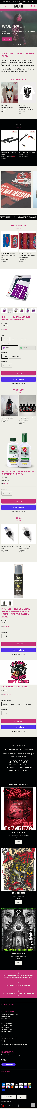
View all (18, 128)
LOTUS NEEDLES (18, 227)
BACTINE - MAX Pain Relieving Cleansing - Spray (18, 474)
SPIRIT (5, 330)
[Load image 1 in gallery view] (18, 452)
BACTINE (6, 485)
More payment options (18, 385)
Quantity (4, 363)
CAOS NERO (7, 696)
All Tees (7, 40)
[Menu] (2, 8)
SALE (18, 126)
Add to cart (18, 375)
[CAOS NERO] (18, 8)
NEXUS (19, 520)
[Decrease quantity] (3, 367)
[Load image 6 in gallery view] (18, 289)
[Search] (6, 8)
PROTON (6, 628)
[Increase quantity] (10, 367)
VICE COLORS (19, 391)
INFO (18, 843)
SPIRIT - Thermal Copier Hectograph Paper (15, 319)
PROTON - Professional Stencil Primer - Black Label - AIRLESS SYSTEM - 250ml (16, 614)
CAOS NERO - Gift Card (14, 688)
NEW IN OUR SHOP (18, 81)
